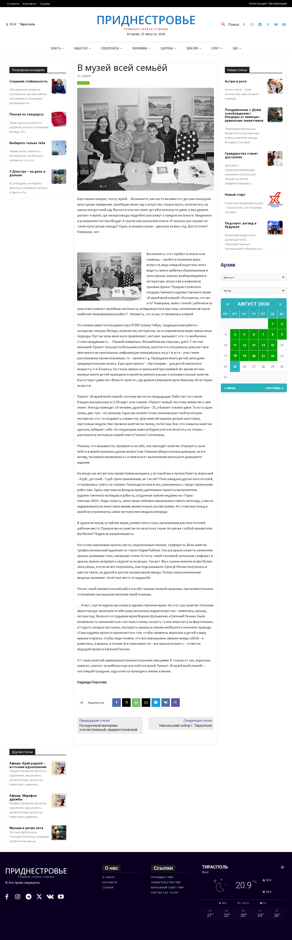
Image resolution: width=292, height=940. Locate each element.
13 (253, 345)
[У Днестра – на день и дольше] (59, 176)
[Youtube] (284, 25)
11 (235, 345)
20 (253, 356)
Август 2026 (254, 303)
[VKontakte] (276, 25)
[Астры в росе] (275, 86)
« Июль (230, 388)
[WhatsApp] (136, 702)
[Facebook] (244, 25)
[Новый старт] (275, 199)
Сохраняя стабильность (28, 81)
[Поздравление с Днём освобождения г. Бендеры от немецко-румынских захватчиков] (275, 114)
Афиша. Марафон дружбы (23, 797)
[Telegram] (260, 25)
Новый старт (235, 195)
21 (263, 356)
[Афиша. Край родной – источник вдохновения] (59, 768)
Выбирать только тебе (27, 143)
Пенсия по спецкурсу (26, 114)
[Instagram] (252, 25)
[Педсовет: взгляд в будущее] (275, 228)
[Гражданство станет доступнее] (275, 158)
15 (272, 345)
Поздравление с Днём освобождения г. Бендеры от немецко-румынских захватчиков (244, 115)
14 (263, 345)
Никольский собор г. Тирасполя (185, 726)
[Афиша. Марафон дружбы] (59, 800)
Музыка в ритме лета (26, 828)
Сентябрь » (274, 388)
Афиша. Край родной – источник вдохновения (27, 765)
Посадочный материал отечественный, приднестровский (108, 728)
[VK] (165, 702)
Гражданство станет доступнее (241, 155)
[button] (228, 24)
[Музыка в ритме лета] (59, 832)
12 (244, 345)
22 (272, 356)
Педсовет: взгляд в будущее (241, 225)
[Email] (146, 702)
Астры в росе (236, 81)
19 (244, 356)
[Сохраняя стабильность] (59, 86)
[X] (268, 25)
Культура (83, 83)
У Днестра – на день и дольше (27, 173)
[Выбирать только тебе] (59, 147)
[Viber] (175, 702)
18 (235, 356)
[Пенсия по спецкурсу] (59, 119)
